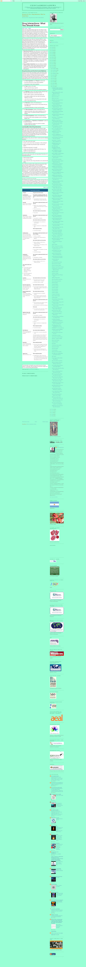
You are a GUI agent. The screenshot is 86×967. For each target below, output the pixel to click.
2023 (52, 52)
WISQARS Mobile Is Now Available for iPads (56, 144)
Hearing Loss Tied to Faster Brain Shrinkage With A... (57, 193)
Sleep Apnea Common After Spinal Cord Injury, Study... (57, 190)
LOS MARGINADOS (55, 776)
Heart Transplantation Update (57, 262)
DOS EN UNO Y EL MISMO (56, 853)
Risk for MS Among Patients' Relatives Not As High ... (57, 395)
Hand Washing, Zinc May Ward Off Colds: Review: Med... (57, 380)
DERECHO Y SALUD (55, 817)
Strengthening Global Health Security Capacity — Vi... (57, 106)
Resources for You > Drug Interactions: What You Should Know (33, 17)
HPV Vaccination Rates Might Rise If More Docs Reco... (57, 374)
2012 (52, 410)
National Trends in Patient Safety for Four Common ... (57, 299)
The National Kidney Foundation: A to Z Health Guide (58, 317)
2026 (52, 47)
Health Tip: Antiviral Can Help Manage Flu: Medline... (57, 199)
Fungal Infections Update (56, 335)
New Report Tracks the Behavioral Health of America (58, 115)
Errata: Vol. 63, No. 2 (55, 96)
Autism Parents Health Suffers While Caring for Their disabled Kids (59, 895)
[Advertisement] (31, 412)
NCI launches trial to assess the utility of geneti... (57, 157)
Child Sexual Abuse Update (56, 345)
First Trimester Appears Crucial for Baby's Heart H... (58, 213)
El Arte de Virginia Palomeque (56, 876)
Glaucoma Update (55, 348)
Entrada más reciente (25, 421)
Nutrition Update (55, 282)
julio (53, 76)
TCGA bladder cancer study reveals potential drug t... (56, 251)
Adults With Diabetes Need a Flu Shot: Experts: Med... (57, 227)
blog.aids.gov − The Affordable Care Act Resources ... (57, 118)
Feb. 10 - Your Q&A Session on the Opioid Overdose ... (57, 129)
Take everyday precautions (56, 280)
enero (53, 86)
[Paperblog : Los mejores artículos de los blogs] (53, 561)
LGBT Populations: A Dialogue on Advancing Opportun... (57, 164)
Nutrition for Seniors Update (57, 351)
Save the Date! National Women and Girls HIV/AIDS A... (57, 366)
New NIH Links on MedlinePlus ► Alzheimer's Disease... (57, 354)
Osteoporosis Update (55, 346)
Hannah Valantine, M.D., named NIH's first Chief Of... (57, 93)
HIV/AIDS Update (55, 146)
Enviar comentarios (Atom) (31, 424)
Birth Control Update (55, 340)
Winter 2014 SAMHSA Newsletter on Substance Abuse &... (58, 173)
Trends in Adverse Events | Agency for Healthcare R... (57, 254)
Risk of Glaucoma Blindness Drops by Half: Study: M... (57, 216)
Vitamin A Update (55, 292)
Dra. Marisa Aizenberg (55, 843)
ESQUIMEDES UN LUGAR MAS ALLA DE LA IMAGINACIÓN (57, 900)
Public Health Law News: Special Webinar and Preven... (57, 161)
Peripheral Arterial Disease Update (58, 267)
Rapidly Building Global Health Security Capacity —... (57, 112)
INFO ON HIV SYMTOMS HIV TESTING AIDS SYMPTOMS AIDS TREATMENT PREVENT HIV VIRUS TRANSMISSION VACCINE (57, 921)
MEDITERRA (53, 931)
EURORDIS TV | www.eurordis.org (58, 327)
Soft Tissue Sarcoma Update (56, 159)
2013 (52, 409)
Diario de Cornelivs (54, 834)
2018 (52, 60)
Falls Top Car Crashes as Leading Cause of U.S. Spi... (57, 204)
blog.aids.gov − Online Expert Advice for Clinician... (57, 236)
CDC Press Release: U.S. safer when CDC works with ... (57, 126)
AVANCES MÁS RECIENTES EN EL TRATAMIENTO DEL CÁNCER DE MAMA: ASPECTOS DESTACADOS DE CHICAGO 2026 (57, 790)
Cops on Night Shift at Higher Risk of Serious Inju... (57, 392)
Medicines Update (55, 271)
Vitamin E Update (55, 341)
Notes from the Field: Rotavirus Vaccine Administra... (57, 103)
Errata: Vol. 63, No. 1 (55, 98)
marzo (53, 83)
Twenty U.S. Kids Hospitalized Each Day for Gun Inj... (57, 371)
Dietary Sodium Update (56, 295)
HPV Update (54, 356)
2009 (52, 415)
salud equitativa (60, 447)
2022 (52, 53)
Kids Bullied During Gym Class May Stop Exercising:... (57, 386)
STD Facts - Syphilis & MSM (57, 338)
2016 (52, 63)
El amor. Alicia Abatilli (59, 795)
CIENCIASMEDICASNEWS (43, 5)
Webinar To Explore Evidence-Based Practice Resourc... (57, 170)
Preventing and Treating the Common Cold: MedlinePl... (57, 403)
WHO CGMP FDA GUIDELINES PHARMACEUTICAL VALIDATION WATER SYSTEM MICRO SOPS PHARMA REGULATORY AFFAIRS (57, 858)
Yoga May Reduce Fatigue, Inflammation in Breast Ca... (57, 389)
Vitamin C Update (55, 287)
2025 (52, 48)
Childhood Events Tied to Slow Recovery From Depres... (57, 400)
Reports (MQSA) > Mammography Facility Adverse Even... (58, 154)
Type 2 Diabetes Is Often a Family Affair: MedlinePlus (57, 222)
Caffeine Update (54, 297)
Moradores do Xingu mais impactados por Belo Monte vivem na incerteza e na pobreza (57, 911)
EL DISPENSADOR (54, 810)
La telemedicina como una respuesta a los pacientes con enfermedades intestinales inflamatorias (59, 847)
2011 (52, 412)
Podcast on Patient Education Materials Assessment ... (57, 207)
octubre (53, 71)
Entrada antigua (45, 421)
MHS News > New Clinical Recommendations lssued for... (57, 121)
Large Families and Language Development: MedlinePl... (57, 230)
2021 (52, 55)
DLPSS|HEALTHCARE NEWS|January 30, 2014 (56, 148)
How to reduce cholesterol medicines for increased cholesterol (59, 926)
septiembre (54, 73)
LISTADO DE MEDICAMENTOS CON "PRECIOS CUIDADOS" (56, 916)
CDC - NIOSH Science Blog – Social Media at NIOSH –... (57, 151)
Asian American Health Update (57, 336)
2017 (52, 62)
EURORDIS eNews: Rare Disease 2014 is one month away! (57, 322)
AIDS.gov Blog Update (56, 277)
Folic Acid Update (55, 289)
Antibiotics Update (55, 273)
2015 (52, 65)
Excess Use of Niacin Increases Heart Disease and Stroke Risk (59, 863)
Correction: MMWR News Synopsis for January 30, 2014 (57, 135)
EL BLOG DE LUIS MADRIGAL (54, 852)
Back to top (46, 187)
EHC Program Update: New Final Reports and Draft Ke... (57, 239)
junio (53, 78)
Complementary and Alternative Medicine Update (57, 269)
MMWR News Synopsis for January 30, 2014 (56, 132)
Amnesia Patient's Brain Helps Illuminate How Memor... (57, 196)
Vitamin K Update (55, 284)
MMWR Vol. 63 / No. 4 (56, 95)
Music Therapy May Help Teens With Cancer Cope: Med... (57, 377)
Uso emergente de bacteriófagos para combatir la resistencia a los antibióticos (59, 805)
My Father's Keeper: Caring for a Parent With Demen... (57, 210)
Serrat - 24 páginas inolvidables (59, 886)
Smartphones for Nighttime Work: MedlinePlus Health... (57, 181)
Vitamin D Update (55, 290)
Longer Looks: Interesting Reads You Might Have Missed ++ (57, 784)
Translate (58, 37)
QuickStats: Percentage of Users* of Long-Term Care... (57, 100)
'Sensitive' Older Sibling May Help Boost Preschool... (58, 369)
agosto (53, 75)
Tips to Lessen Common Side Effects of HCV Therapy (57, 308)
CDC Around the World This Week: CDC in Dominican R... (57, 233)
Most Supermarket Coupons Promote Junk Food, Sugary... (57, 184)
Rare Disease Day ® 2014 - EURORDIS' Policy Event (57, 325)
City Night (57, 877)
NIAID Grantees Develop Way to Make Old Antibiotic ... (57, 406)
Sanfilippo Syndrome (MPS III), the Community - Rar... (57, 330)
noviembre (54, 70)
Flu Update (54, 343)
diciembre (54, 68)
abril (53, 81)
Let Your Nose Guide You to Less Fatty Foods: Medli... (57, 225)
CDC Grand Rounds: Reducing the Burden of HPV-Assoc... (57, 109)
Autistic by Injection (54, 892)
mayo (53, 80)
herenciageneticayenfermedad (56, 787)
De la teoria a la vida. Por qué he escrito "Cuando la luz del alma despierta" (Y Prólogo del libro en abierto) (59, 838)
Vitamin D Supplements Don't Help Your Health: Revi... (57, 219)
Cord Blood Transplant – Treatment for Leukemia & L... (57, 320)
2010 (52, 414)
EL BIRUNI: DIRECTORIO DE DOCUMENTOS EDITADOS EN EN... (57, 89)
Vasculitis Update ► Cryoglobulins (55, 260)
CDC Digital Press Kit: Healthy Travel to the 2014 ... (57, 123)
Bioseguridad (53, 802)
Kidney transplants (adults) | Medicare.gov (57, 314)
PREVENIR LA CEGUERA (56, 868)
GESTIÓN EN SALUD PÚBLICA (57, 782)
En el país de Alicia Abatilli (56, 794)
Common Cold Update (56, 294)
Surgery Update (54, 244)
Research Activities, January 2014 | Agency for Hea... (58, 302)
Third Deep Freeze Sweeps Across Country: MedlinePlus (57, 383)
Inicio (36, 421)
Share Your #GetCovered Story (57, 279)
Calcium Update (54, 350)
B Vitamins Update (55, 285)
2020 (52, 57)
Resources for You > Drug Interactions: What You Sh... (57, 311)
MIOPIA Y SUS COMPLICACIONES (59, 870)
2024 (52, 50)
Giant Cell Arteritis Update (56, 265)
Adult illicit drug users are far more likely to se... (57, 179)
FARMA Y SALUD (54, 914)
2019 (52, 58)
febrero (53, 84)
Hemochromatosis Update (56, 263)
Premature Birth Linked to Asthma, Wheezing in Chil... (57, 187)
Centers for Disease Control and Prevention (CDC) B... (57, 138)
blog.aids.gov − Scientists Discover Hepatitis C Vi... (57, 141)
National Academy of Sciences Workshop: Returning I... (57, 363)
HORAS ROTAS (54, 825)
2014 (52, 67)
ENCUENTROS (54, 884)
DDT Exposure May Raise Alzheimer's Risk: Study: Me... (57, 397)
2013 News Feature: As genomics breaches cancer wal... (57, 248)
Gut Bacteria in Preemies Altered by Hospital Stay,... (57, 202)
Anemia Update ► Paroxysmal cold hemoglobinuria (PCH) (57, 257)
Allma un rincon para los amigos (57, 933)
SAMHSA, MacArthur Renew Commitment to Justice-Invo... (57, 167)
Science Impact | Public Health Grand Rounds (57, 358)
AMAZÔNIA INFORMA (55, 909)
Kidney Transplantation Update (57, 246)
